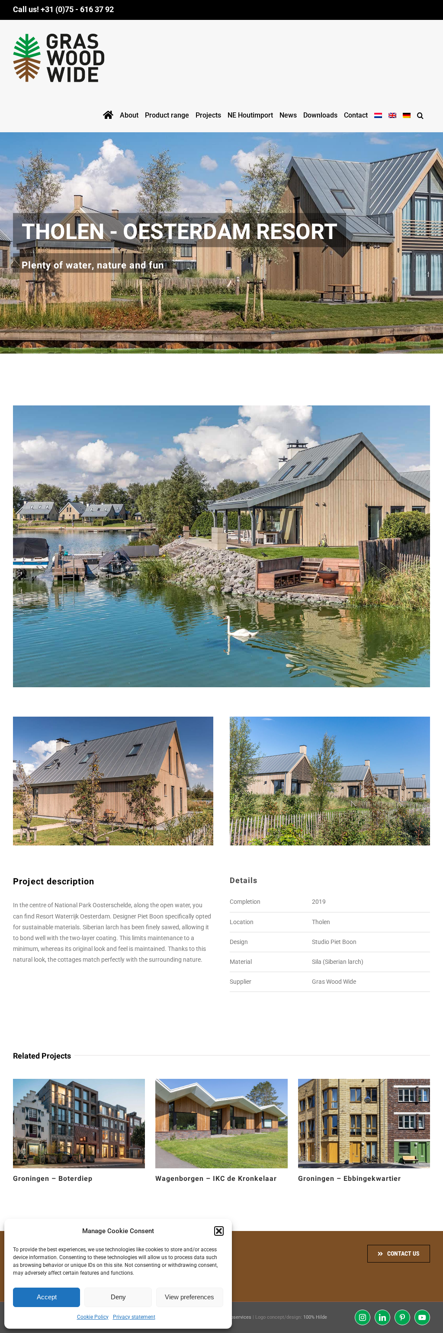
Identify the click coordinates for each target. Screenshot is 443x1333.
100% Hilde (315, 1317)
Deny (118, 1297)
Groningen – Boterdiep (53, 1179)
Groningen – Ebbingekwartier (349, 1179)
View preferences (189, 1297)
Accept (47, 1297)
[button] (219, 1231)
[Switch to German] (407, 114)
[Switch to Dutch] (378, 114)
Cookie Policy (93, 1317)
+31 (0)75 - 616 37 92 (77, 9)
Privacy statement (134, 1317)
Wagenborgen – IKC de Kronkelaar (216, 1179)
